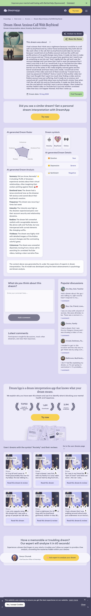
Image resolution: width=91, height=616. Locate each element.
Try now (75, 11)
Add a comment (24, 317)
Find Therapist (76, 94)
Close (83, 605)
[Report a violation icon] (50, 42)
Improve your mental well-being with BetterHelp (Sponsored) (38, 3)
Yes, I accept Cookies (15, 605)
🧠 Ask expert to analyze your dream (61, 558)
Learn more (73, 600)
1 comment (65, 301)
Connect (71, 3)
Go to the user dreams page (74, 446)
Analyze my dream (74, 34)
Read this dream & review (17, 483)
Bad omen (17, 19)
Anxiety (27, 19)
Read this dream (47, 483)
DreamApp (7, 19)
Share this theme (75, 39)
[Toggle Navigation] (86, 10)
